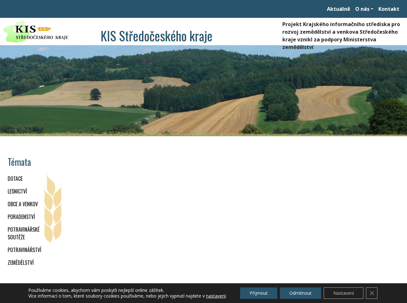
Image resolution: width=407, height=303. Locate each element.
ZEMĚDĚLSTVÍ (21, 262)
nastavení (216, 296)
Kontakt (388, 8)
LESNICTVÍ (17, 191)
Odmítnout (300, 293)
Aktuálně (338, 8)
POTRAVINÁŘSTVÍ (24, 250)
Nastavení (343, 293)
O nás (362, 8)
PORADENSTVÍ (21, 217)
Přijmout (259, 293)
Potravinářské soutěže (23, 233)
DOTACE (15, 178)
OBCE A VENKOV (23, 204)
